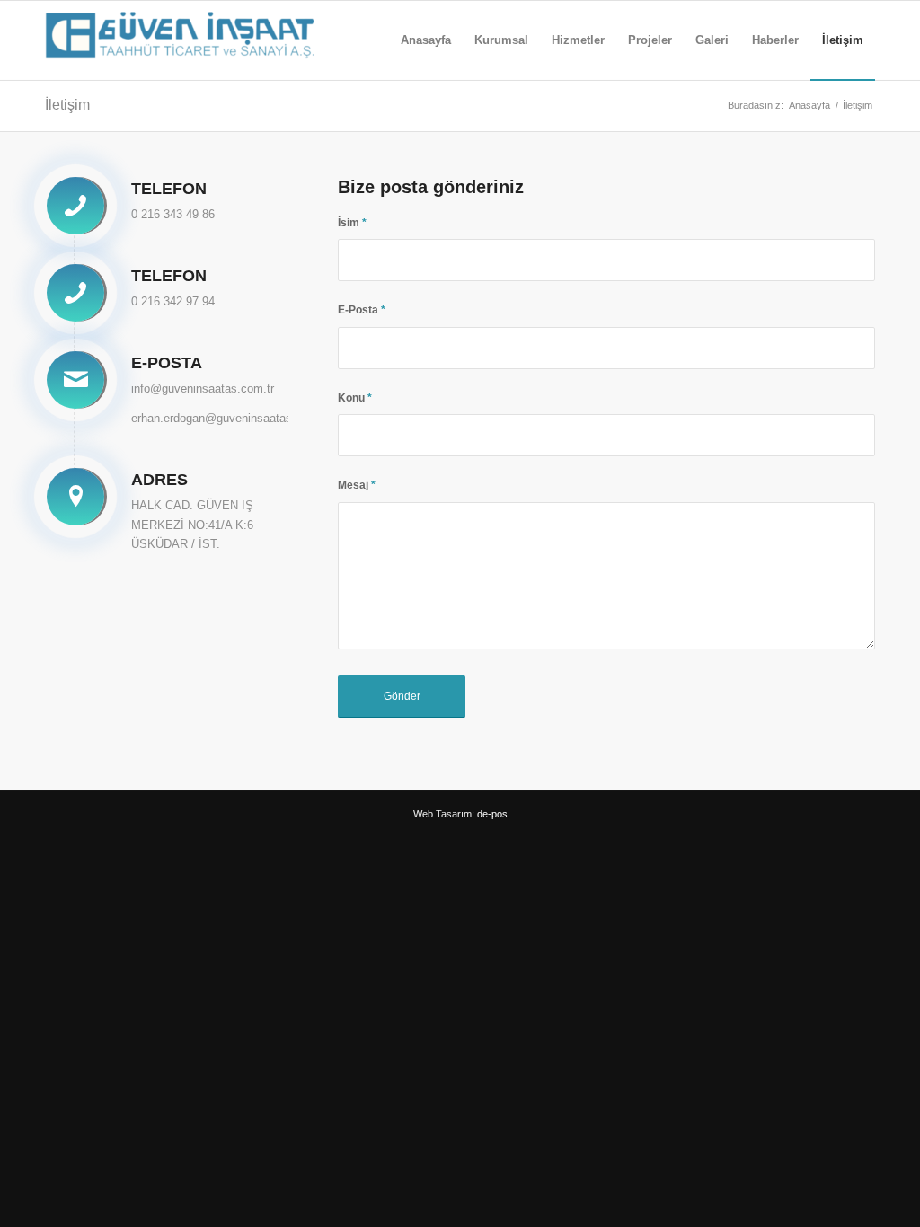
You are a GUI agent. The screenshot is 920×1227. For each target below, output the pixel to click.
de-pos (492, 813)
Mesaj (357, 485)
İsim (352, 222)
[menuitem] (426, 40)
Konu (355, 398)
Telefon (169, 189)
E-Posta (361, 310)
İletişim (67, 104)
